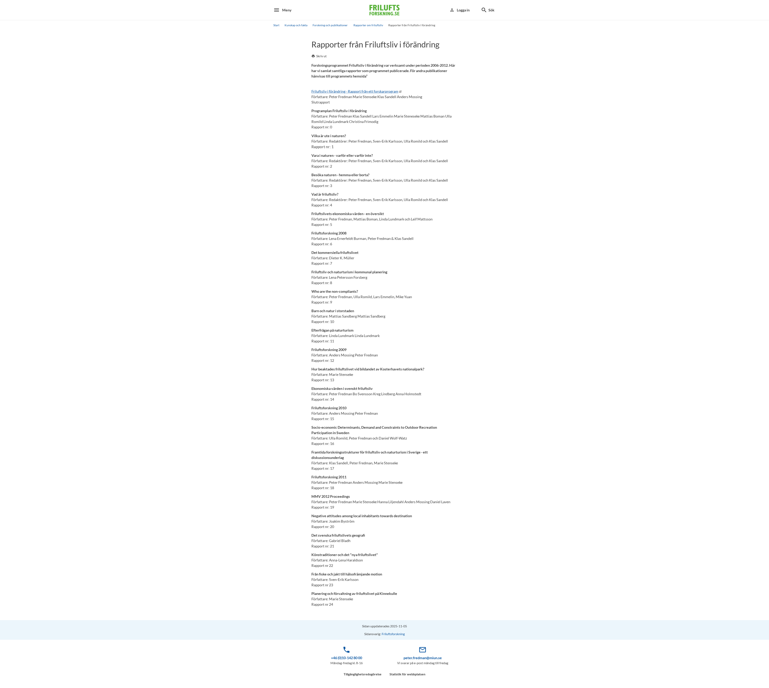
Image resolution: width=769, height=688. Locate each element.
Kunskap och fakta (296, 25)
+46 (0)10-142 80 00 (346, 658)
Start (276, 25)
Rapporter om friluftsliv (368, 25)
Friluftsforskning (393, 634)
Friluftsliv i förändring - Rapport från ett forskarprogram (354, 91)
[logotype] (384, 10)
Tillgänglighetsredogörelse (362, 674)
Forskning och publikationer (330, 25)
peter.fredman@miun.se (423, 658)
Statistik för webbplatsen (407, 674)
